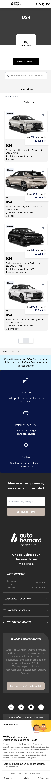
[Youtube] (31, 707)
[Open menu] (4, 4)
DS (13, 351)
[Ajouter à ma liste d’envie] (43, 114)
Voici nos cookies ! (12, 767)
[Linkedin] (41, 707)
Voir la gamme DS (26, 61)
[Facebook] (11, 707)
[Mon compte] (44, 4)
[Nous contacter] (48, 4)
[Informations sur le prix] (45, 141)
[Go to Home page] (16, 4)
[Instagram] (21, 707)
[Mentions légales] (45, 137)
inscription (27, 511)
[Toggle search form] (36, 4)
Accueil (6, 351)
